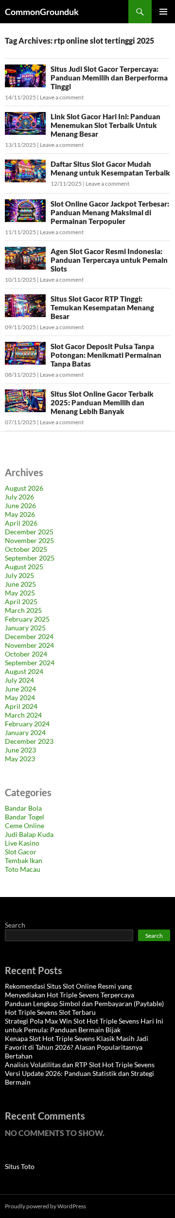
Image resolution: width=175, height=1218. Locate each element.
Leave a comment (62, 97)
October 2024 (26, 654)
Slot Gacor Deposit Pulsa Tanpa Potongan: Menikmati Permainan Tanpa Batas (106, 355)
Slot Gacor (20, 852)
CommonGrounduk (42, 11)
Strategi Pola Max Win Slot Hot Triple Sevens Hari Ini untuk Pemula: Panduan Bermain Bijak (84, 1025)
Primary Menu (163, 11)
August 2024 (24, 671)
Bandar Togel (24, 817)
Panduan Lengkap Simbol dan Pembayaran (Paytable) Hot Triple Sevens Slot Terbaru (84, 1007)
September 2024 (29, 662)
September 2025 (29, 558)
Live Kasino (22, 843)
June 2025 (20, 584)
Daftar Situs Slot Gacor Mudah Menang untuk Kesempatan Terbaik (110, 168)
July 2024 (19, 680)
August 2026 (24, 488)
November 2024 (29, 645)
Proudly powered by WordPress (45, 1206)
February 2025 (27, 619)
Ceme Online (24, 825)
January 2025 (25, 628)
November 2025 (29, 540)
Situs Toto (20, 1166)
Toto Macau (22, 869)
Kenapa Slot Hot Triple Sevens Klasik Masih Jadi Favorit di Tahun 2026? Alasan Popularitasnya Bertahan (76, 1047)
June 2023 (20, 750)
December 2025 (29, 532)
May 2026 (20, 514)
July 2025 (19, 575)
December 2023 (29, 741)
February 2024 (27, 724)
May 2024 (20, 697)
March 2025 (23, 610)
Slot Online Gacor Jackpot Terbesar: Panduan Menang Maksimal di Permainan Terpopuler (110, 212)
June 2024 (20, 689)
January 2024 (25, 732)
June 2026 (20, 505)
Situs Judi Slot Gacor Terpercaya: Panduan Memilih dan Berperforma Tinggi (109, 77)
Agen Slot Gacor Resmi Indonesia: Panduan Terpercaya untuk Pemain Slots (109, 260)
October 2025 (26, 549)
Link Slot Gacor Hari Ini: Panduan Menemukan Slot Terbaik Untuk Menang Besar (105, 125)
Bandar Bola (23, 808)
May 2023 (20, 758)
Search (15, 925)
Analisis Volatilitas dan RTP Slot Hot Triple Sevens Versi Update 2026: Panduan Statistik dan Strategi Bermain (80, 1073)
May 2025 (20, 593)
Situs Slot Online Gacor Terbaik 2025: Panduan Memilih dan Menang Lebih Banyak (102, 402)
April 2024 (21, 706)
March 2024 (23, 715)
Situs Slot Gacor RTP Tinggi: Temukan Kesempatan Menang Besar (102, 307)
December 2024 (29, 636)
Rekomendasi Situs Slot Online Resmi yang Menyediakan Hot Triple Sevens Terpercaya (69, 990)
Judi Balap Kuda (29, 834)
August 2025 (24, 566)
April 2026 (21, 523)
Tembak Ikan (23, 860)
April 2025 (21, 601)
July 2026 (19, 497)
